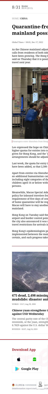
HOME (15, 18)
